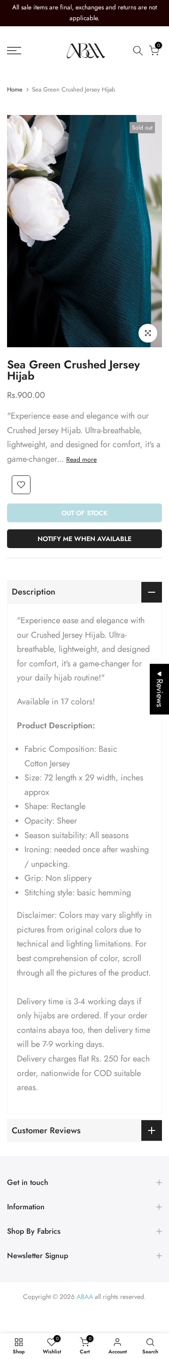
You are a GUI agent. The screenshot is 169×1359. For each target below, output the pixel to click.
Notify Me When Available (84, 538)
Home (15, 89)
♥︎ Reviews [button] (160, 689)
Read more (81, 459)
